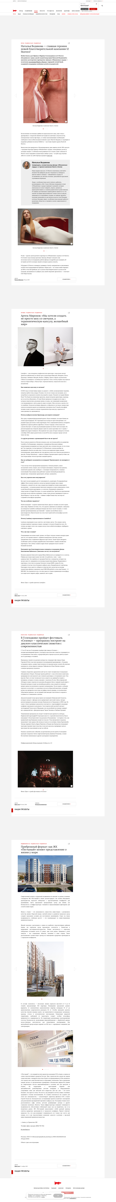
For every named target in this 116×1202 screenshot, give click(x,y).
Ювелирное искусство (41, 14)
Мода (36, 11)
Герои (14, 14)
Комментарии (66, 279)
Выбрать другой (84, 9)
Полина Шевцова (19, 280)
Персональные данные (78, 1185)
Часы (58, 14)
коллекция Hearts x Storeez (38, 62)
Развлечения (28, 11)
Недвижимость (25, 840)
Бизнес (63, 14)
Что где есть (50, 11)
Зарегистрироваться (22, 1)
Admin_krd (17, 596)
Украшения (52, 14)
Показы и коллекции (28, 14)
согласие (38, 1195)
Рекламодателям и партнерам (41, 1185)
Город (21, 11)
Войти (14, 1)
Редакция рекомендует (41, 800)
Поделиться (37, 43)
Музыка (23, 313)
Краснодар (88, 1)
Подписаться (29, 43)
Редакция (53, 1185)
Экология (59, 11)
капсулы (49, 155)
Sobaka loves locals (73, 14)
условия (30, 1195)
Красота (42, 11)
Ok (58, 1195)
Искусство (24, 630)
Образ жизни (76, 11)
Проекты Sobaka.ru (98, 1)
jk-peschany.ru (25, 1126)
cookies (43, 1197)
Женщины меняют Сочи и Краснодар (89, 14)
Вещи (19, 14)
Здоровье (67, 11)
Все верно (93, 9)
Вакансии (60, 1185)
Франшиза (68, 1185)
